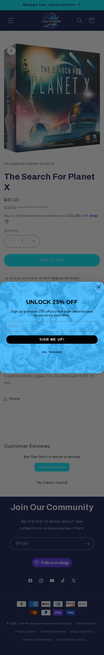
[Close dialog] (99, 287)
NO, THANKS (52, 352)
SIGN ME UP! (52, 339)
